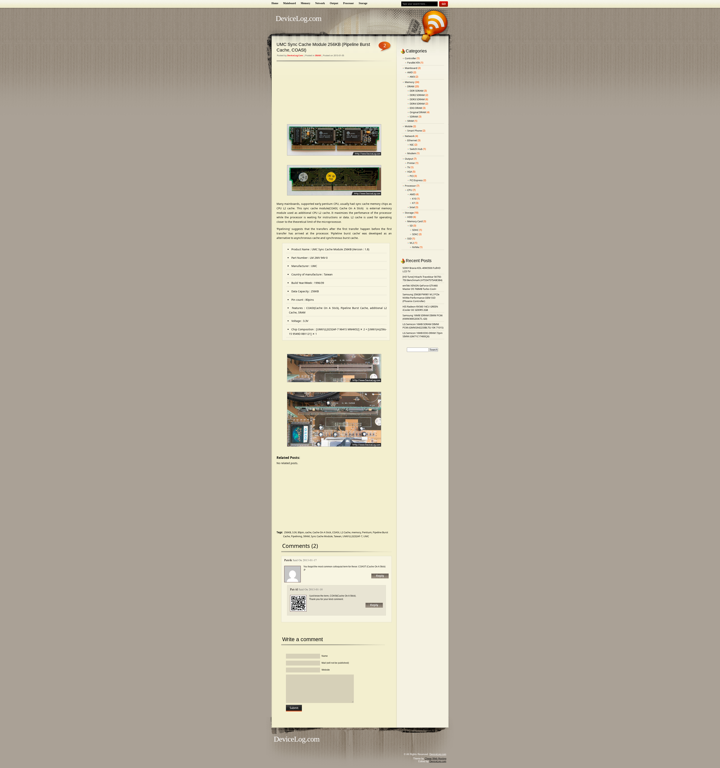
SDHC (415, 230)
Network (320, 3)
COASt (335, 532)
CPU (409, 190)
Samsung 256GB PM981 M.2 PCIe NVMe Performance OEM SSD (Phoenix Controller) (421, 298)
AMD (410, 72)
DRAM (410, 86)
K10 (414, 198)
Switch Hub (416, 149)
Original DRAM (418, 112)
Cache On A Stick (322, 532)
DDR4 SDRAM (417, 103)
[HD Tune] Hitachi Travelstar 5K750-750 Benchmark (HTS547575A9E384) (422, 278)
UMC (366, 536)
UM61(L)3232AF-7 (352, 536)
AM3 (412, 76)
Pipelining (296, 536)
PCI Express (416, 180)
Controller (410, 58)
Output (334, 3)
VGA (409, 171)
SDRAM (414, 116)
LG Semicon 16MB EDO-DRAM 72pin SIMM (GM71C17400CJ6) (422, 334)
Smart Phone (414, 130)
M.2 (412, 243)
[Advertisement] (334, 93)
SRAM (318, 55)
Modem (411, 153)
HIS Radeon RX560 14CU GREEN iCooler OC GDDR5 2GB (420, 308)
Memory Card (415, 221)
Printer (411, 163)
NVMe (415, 247)
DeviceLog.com (298, 18)
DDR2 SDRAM (417, 95)
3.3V (294, 532)
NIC (412, 144)
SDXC (415, 234)
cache (308, 532)
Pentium (367, 532)
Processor (348, 3)
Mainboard (289, 3)
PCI (411, 176)
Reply (380, 576)
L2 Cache (345, 532)
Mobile (408, 126)
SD (411, 225)
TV (408, 167)
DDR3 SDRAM (417, 99)
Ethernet (412, 140)
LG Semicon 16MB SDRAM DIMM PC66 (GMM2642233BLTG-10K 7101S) (423, 325)
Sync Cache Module (322, 536)
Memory (305, 3)
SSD (409, 238)
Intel (412, 207)
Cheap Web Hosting (435, 758)
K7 (413, 203)
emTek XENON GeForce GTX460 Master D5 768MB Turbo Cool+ (420, 287)
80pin (301, 532)
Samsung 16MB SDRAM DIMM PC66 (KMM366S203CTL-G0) (422, 317)
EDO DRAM (416, 108)
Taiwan (337, 536)
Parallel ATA (413, 62)
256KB (287, 532)
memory (356, 532)
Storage (363, 3)
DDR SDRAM (416, 90)
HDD (409, 217)
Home (275, 3)
